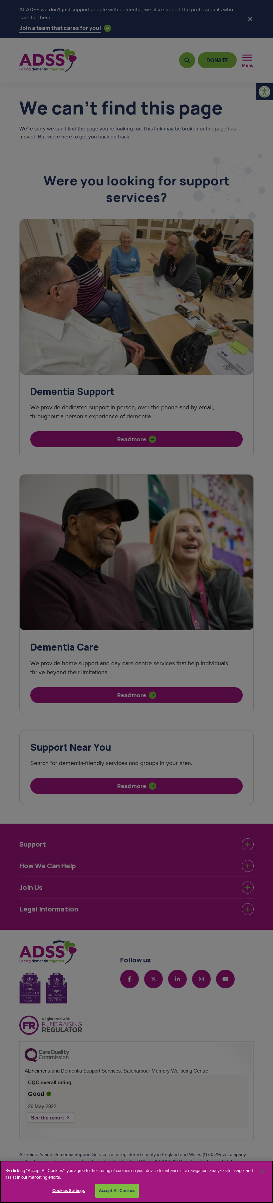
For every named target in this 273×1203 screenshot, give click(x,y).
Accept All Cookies (117, 1190)
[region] (136, 1182)
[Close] (262, 1171)
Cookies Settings (68, 1190)
